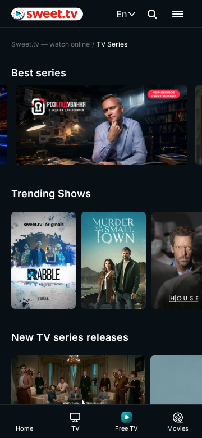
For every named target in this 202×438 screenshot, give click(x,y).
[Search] (152, 14)
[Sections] (178, 14)
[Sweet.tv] (47, 14)
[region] (101, 125)
